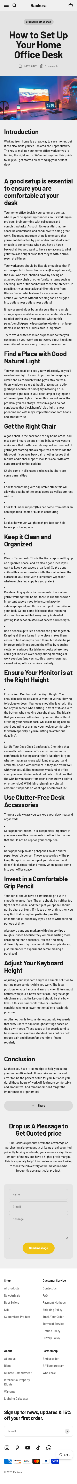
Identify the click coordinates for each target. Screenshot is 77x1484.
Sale (6, 1309)
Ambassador (51, 1358)
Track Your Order (53, 1316)
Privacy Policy (51, 1338)
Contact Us (50, 1288)
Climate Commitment (18, 1373)
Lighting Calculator (16, 1398)
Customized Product (17, 1316)
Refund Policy (51, 1331)
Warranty (9, 1391)
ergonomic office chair (38, 21)
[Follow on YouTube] (28, 1447)
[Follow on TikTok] (38, 1447)
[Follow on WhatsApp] (49, 1447)
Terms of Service (53, 1323)
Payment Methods (54, 1302)
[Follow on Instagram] (7, 1447)
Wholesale (49, 1373)
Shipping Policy (52, 1309)
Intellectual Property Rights (17, 1382)
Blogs (7, 1365)
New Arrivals (12, 1295)
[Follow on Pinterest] (17, 1447)
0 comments (51, 66)
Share (41, 1105)
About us (10, 1358)
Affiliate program (53, 1365)
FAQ (45, 1295)
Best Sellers (11, 1302)
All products (11, 1288)
